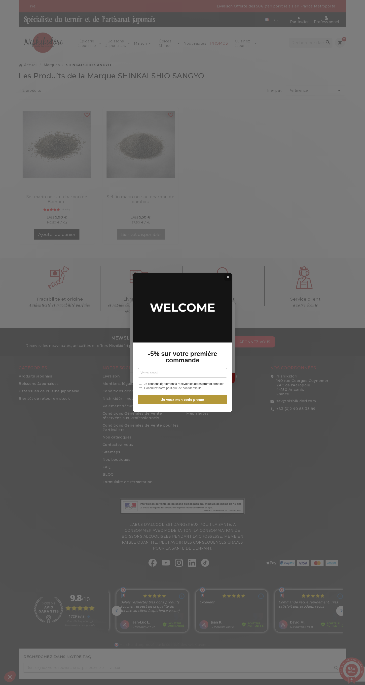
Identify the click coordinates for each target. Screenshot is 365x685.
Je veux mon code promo (182, 400)
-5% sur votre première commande (182, 356)
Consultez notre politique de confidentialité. (173, 388)
